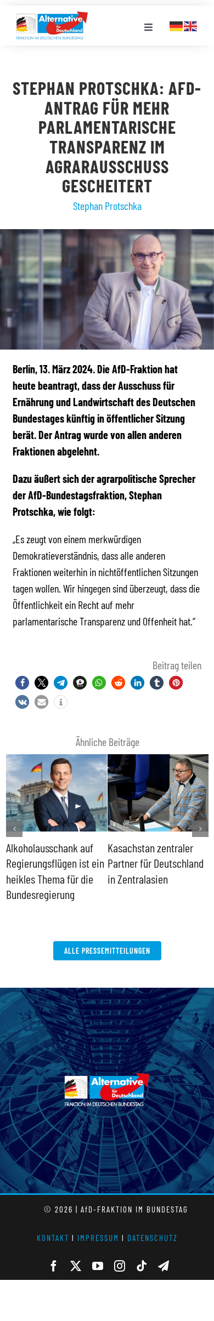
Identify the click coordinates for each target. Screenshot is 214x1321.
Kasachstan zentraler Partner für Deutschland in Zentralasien (156, 863)
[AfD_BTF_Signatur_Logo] (52, 17)
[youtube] (97, 1266)
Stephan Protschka (107, 205)
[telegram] (163, 1266)
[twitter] (75, 1266)
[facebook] (53, 1266)
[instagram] (119, 1266)
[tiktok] (141, 1266)
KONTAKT (53, 1238)
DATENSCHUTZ (152, 1238)
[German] (177, 24)
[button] (22, 683)
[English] (191, 24)
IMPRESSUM (98, 1238)
